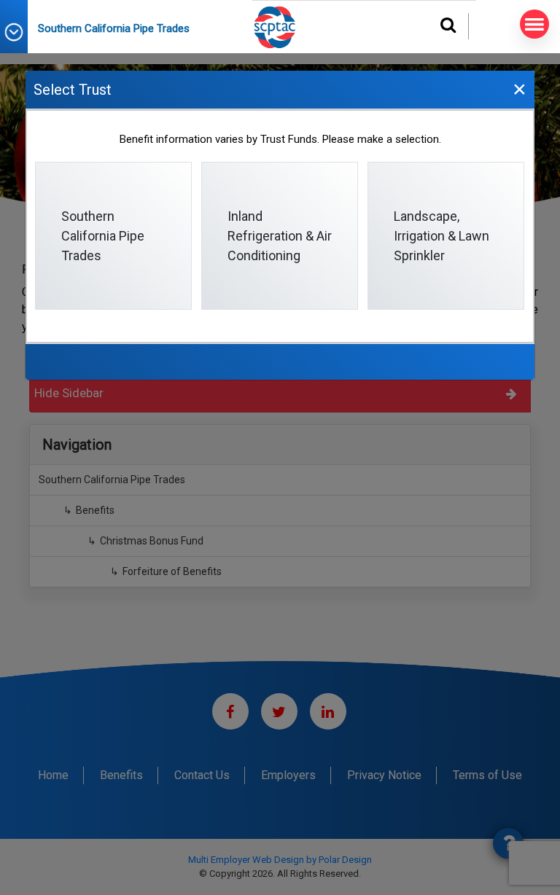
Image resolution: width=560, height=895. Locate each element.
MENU (534, 24)
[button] (19, 32)
